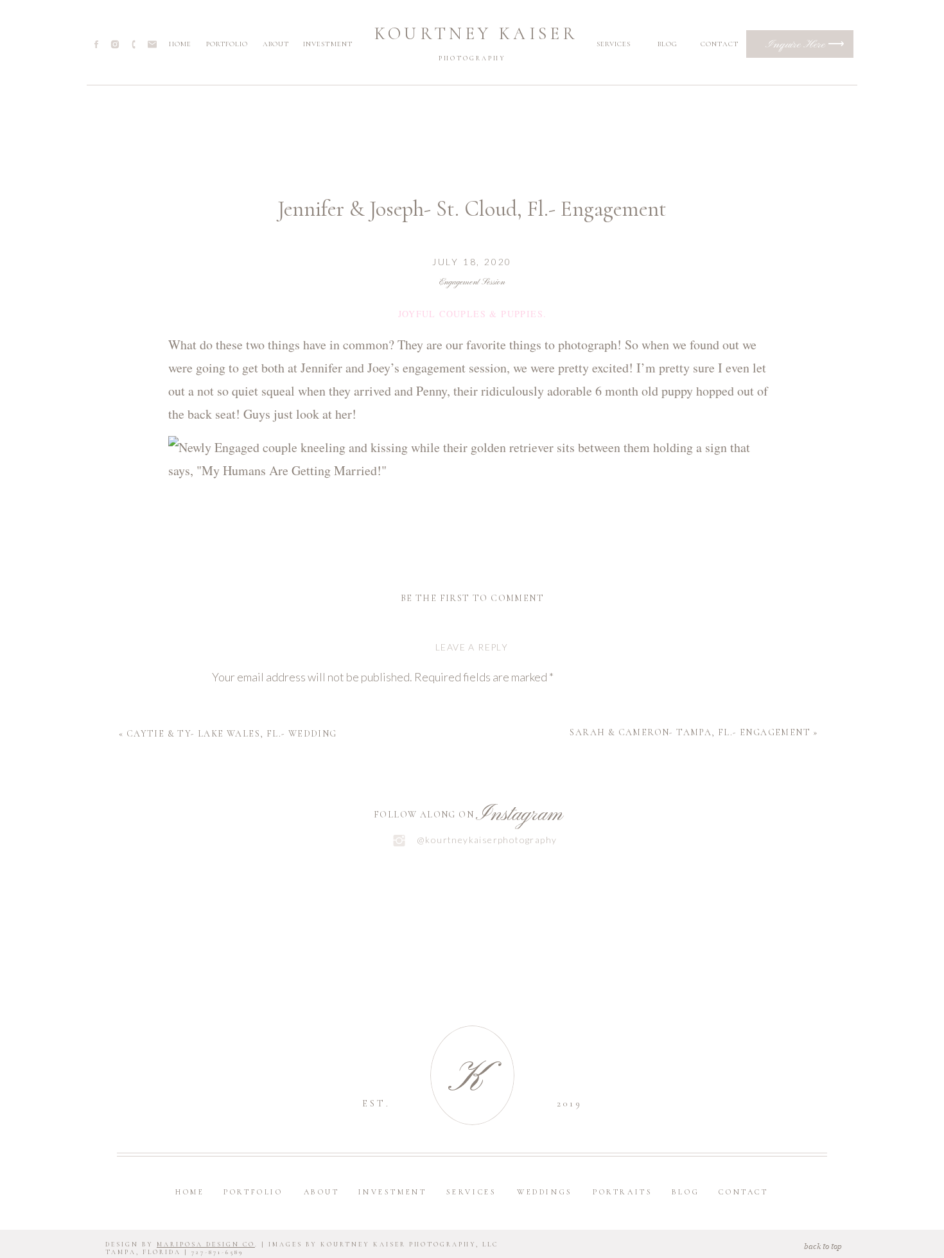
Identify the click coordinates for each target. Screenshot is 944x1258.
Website (234, 1007)
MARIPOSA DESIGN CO (206, 1244)
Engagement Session (472, 282)
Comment (239, 706)
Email (229, 957)
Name (230, 907)
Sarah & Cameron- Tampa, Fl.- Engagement (690, 732)
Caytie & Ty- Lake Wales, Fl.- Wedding (232, 733)
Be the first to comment (472, 598)
